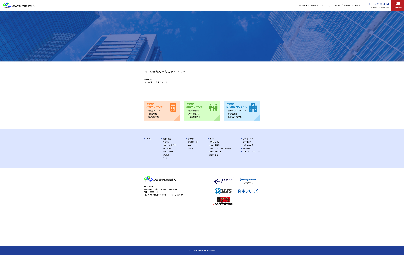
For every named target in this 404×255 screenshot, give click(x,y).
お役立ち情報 (248, 145)
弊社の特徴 (167, 148)
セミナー (212, 138)
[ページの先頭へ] (399, 250)
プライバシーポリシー (251, 151)
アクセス (166, 158)
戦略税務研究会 (215, 151)
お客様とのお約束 (169, 145)
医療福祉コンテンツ (236, 105)
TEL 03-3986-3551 (151, 192)
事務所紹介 (167, 138)
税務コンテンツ (154, 105)
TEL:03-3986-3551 (378, 4)
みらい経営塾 (214, 145)
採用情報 (357, 5)
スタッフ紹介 (168, 151)
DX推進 (190, 148)
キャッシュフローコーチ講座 (220, 148)
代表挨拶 (166, 142)
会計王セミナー (215, 142)
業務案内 (191, 138)
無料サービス (193, 145)
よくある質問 (336, 5)
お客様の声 (347, 5)
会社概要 (166, 155)
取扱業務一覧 (193, 142)
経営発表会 (213, 155)
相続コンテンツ (194, 105)
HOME (148, 138)
